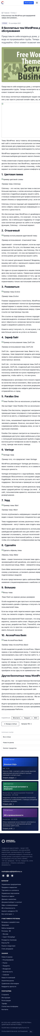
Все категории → (8, 914)
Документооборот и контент (12, 902)
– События (5, 975)
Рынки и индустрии (8, 946)
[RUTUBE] (12, 875)
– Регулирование (8, 960)
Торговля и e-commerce (10, 890)
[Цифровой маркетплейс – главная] (2, 2)
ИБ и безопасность (8, 908)
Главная (6, 13)
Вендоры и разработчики (10, 922)
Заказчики (5, 925)
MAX (35, 718)
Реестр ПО (5, 943)
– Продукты (6, 966)
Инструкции (6, 998)
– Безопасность (7, 972)
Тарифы (4, 1003)
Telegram (27, 718)
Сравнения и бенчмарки (10, 983)
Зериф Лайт (11, 337)
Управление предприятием (11, 884)
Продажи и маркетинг (9, 887)
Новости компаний (8, 978)
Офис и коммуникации (10, 905)
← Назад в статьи (10, 724)
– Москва (5, 934)
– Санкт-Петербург (8, 937)
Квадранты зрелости (9, 986)
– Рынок (4, 963)
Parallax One (12, 396)
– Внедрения (6, 969)
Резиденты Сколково (9, 940)
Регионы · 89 (6, 931)
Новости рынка (7, 957)
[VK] (8, 875)
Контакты (5, 1009)
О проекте (5, 995)
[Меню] (37, 3)
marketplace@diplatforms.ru (12, 871)
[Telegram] (3, 875)
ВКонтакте (16, 718)
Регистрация (29, 2)
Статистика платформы (10, 1006)
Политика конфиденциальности (15, 1028)
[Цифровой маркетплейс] (20, 841)
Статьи (13, 13)
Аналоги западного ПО (10, 911)
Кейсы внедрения (8, 928)
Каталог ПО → (26, 724)
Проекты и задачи (8, 896)
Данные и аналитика (9, 899)
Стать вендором (7, 949)
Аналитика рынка (8, 981)
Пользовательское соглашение (15, 1031)
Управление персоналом (10, 893)
